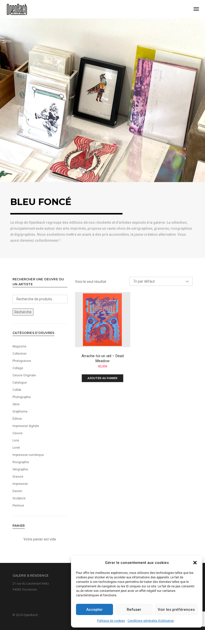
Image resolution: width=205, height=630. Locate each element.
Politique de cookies (111, 621)
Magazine (19, 346)
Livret (16, 447)
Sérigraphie (20, 469)
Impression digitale (25, 426)
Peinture (18, 505)
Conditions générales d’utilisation (151, 621)
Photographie (21, 397)
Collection (19, 353)
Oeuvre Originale (24, 375)
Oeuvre (17, 433)
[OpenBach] (17, 9)
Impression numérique (28, 455)
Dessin (17, 491)
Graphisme (20, 411)
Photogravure (21, 361)
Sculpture (19, 498)
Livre (15, 440)
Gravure (17, 476)
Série (16, 404)
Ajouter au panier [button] (103, 378)
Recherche (23, 312)
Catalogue (19, 382)
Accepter (94, 609)
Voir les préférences (176, 609)
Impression (20, 484)
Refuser (134, 609)
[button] (195, 562)
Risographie (20, 462)
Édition (17, 418)
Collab (16, 390)
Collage (17, 368)
